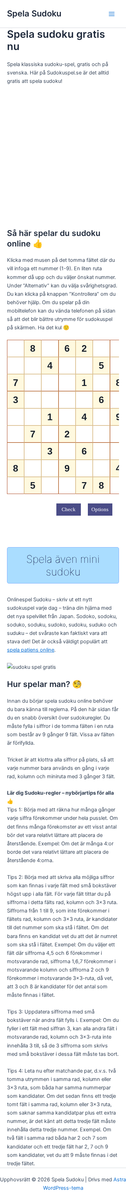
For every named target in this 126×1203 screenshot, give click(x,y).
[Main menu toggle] (111, 14)
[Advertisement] (63, 156)
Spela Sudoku (34, 13)
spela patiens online (30, 650)
